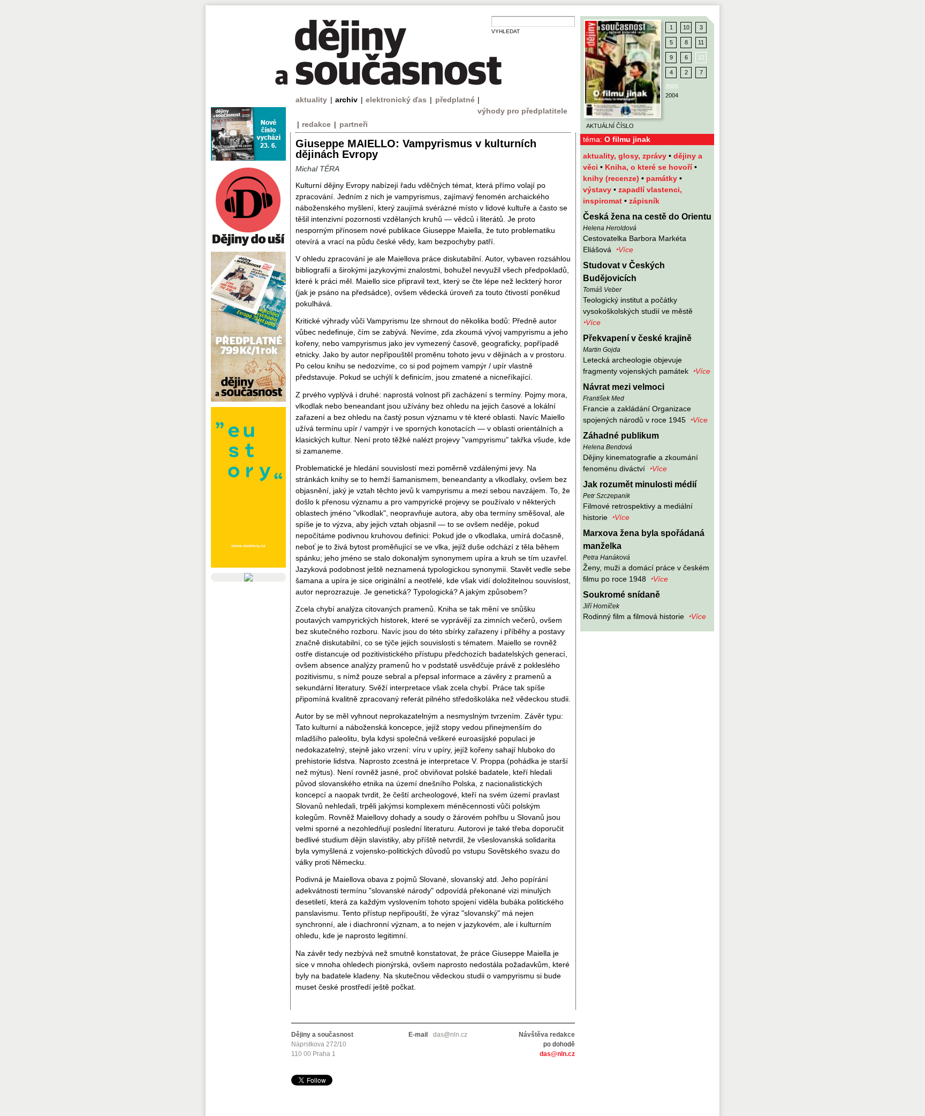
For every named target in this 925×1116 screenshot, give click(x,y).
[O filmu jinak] (622, 69)
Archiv (346, 99)
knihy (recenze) (612, 178)
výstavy (598, 189)
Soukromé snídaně (621, 594)
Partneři (353, 124)
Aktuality (311, 99)
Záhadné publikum (621, 435)
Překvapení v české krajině (637, 338)
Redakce (316, 124)
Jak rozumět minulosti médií (639, 484)
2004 (671, 95)
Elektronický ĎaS (396, 99)
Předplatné (455, 99)
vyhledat (505, 31)
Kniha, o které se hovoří (649, 167)
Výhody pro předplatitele (522, 111)
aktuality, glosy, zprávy (626, 156)
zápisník (644, 201)
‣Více (624, 249)
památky (662, 178)
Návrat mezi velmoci (623, 386)
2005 (671, 86)
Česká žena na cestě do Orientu (647, 216)
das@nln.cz (557, 1054)
